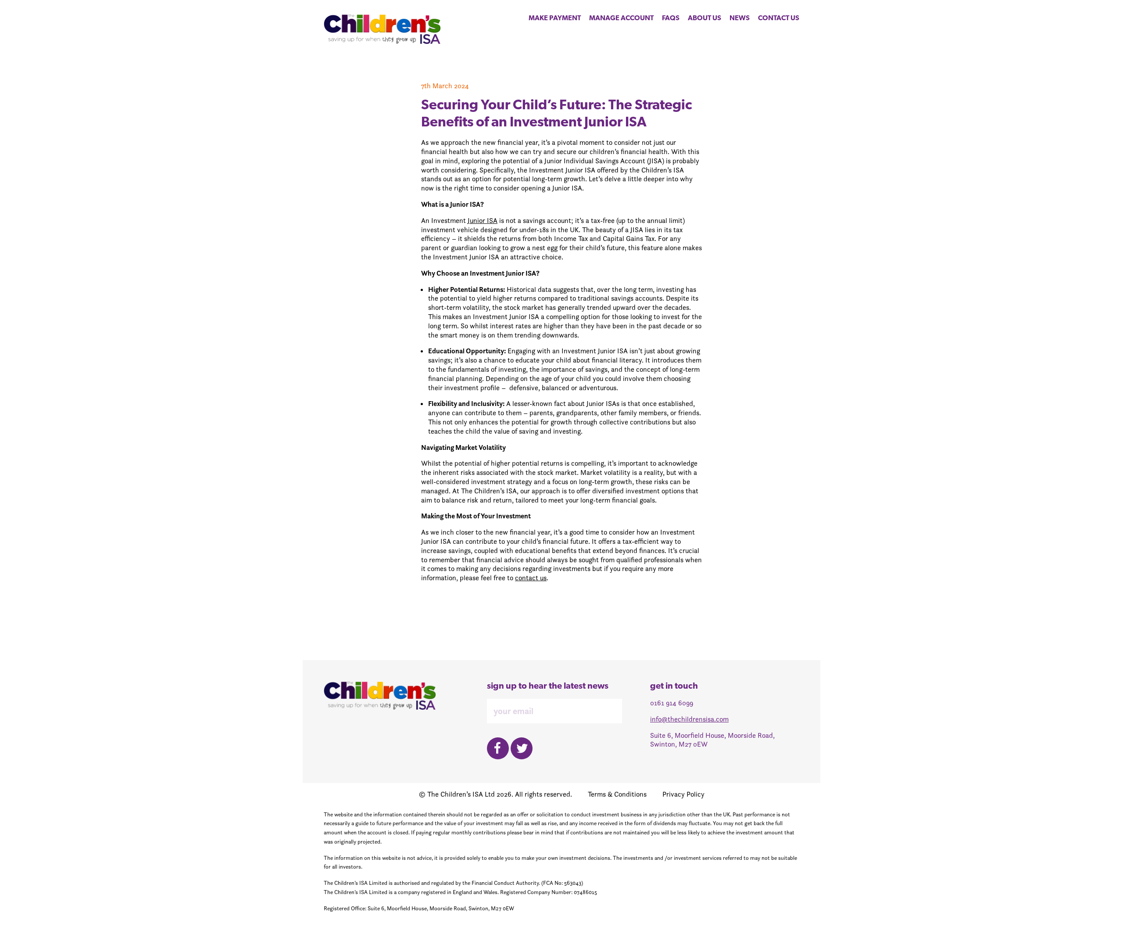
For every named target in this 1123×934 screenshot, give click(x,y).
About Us (704, 18)
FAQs (671, 18)
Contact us (778, 18)
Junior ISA (482, 220)
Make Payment (555, 18)
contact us (531, 577)
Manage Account (621, 18)
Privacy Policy (683, 794)
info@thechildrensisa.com (689, 719)
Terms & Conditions (617, 794)
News (740, 18)
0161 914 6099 (671, 703)
